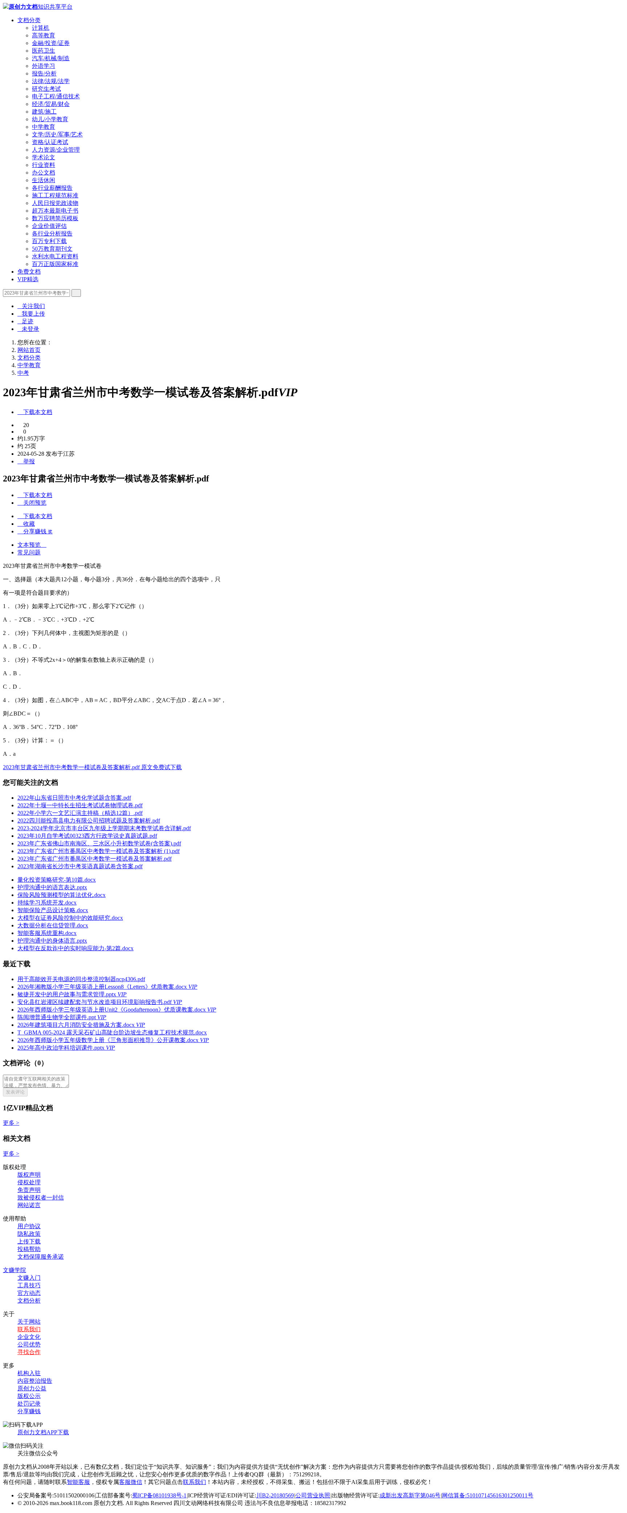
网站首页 (29, 350)
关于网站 (29, 1322)
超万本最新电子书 (55, 211)
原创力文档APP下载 (43, 1432)
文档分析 (29, 1300)
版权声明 (29, 1175)
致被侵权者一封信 (40, 1197)
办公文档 (43, 172)
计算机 (40, 28)
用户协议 (29, 1226)
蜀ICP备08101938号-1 (159, 1495)
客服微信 (130, 1482)
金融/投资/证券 (51, 43)
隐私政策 (29, 1234)
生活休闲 (43, 180)
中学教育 (43, 127)
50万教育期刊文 (52, 249)
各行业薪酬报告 (52, 188)
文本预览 (31, 545)
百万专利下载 (49, 241)
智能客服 (78, 1482)
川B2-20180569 (275, 1495)
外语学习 (43, 66)
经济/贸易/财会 (51, 104)
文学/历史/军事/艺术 (57, 134)
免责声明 (29, 1190)
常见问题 (29, 552)
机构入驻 (29, 1373)
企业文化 (29, 1337)
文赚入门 (29, 1278)
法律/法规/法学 (51, 81)
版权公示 (29, 1396)
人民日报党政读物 (55, 203)
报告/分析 (44, 73)
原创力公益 (31, 1388)
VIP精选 (27, 279)
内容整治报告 (34, 1381)
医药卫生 (43, 51)
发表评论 (15, 1092)
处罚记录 (29, 1404)
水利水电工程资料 (55, 256)
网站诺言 (29, 1205)
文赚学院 (14, 1270)
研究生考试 (46, 89)
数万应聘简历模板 (55, 218)
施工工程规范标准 (55, 195)
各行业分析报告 (52, 233)
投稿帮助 (29, 1249)
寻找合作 (29, 1352)
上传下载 (29, 1241)
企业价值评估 (49, 226)
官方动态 (29, 1293)
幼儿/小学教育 (50, 119)
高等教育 (43, 35)
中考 (23, 373)
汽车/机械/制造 (51, 58)
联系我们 (29, 1329)
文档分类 (29, 20)
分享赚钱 (29, 1411)
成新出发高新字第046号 (410, 1495)
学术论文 (43, 157)
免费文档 (29, 271)
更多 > (11, 1123)
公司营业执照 (312, 1495)
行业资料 (43, 165)
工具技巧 (29, 1285)
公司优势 (29, 1344)
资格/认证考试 (50, 142)
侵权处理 (29, 1182)
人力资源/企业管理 (56, 150)
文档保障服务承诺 (40, 1257)
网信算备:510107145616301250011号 (487, 1495)
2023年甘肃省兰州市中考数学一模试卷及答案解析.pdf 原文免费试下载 (92, 767)
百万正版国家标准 (55, 264)
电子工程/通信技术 (56, 96)
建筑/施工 (44, 111)
